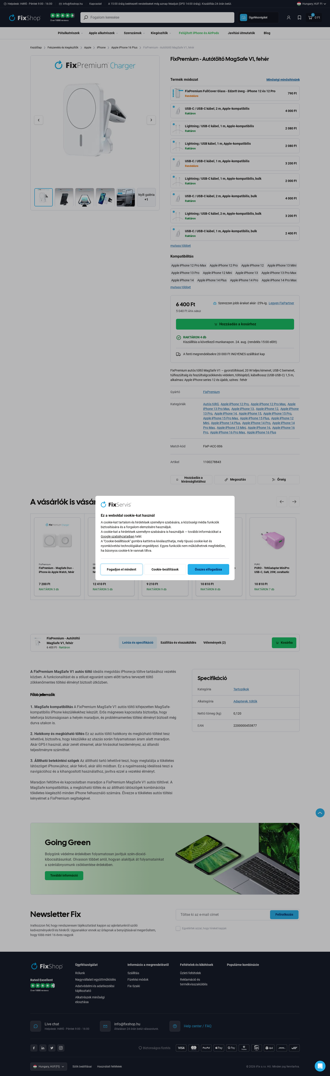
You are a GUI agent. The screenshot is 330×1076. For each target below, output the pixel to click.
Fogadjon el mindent (121, 569)
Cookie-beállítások (165, 569)
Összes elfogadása (208, 569)
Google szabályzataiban (117, 536)
